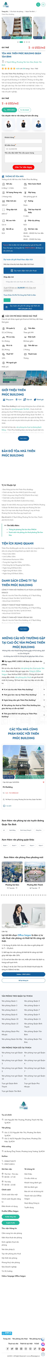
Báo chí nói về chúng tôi (33, 1191)
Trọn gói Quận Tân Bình (11, 1091)
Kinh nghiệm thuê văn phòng (10, 1243)
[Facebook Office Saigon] (7, 1349)
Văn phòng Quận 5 (9, 1010)
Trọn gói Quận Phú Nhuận (32, 1085)
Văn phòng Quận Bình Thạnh (33, 1025)
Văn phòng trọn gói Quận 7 (34, 1070)
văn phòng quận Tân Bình (20, 409)
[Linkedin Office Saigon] (21, 1349)
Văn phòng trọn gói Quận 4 (34, 1062)
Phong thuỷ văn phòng (11, 1262)
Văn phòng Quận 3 (9, 1005)
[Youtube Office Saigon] (16, 1349)
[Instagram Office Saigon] (30, 1349)
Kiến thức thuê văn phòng (12, 1237)
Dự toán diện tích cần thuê (25, 270)
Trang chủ (6, 1338)
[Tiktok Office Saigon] (35, 1349)
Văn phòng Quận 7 (32, 1010)
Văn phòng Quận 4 (32, 1005)
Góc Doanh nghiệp (9, 1266)
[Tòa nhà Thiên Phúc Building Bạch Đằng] (17, 28)
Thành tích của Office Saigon (32, 1197)
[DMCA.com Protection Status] (7, 1333)
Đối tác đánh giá (31, 1187)
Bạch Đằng (11, 62)
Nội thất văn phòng (9, 1258)
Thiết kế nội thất (26, 1343)
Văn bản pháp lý (8, 1249)
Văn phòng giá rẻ (30, 196)
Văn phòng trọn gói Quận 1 (12, 1054)
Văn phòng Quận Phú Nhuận (10, 1033)
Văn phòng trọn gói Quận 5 (12, 1070)
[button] (18, 42)
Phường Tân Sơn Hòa (25, 62)
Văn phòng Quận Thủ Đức (33, 1041)
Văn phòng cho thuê (19, 1338)
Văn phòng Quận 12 (10, 1023)
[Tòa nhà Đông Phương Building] (23, 762)
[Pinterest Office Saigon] (26, 1349)
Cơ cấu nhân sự (30, 1178)
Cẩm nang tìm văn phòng (12, 1233)
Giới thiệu (28, 1174)
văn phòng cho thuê (23, 677)
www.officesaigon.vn (33, 1356)
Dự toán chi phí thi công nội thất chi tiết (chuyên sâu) (25, 307)
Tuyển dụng (29, 1207)
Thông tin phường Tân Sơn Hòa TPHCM (22, 529)
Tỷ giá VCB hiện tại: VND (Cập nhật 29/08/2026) (20, 289)
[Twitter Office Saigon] (12, 1349)
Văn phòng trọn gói (36, 1338)
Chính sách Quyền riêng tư (11, 1200)
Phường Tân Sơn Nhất (28, 798)
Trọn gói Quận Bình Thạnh (10, 1085)
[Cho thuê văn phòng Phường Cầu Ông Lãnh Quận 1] (35, 875)
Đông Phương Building (12, 787)
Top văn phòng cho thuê (11, 1253)
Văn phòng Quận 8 (9, 1014)
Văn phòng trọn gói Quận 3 (12, 1062)
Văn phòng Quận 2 (32, 1001)
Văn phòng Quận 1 (9, 1001)
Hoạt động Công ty (31, 1203)
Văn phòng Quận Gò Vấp (12, 1039)
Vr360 (36, 1343)
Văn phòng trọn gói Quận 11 (34, 1077)
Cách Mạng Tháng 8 (14, 798)
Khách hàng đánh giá (32, 1182)
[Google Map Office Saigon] (39, 1349)
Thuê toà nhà (13, 1343)
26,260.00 (21, 287)
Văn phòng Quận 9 (32, 1014)
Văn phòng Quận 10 (10, 1019)
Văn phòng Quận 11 (32, 1019)
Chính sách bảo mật (10, 1194)
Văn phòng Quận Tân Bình (33, 1033)
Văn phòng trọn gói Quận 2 (34, 1054)
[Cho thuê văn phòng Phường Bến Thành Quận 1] (12, 875)
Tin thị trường (7, 1271)
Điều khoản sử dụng (10, 1206)
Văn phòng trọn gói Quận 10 (12, 1077)
